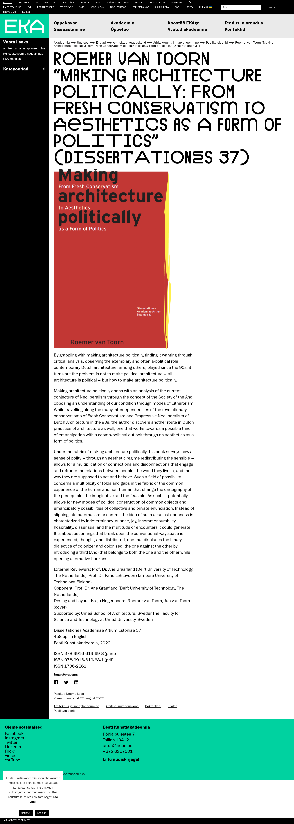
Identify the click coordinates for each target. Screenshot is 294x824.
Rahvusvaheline (12, 7)
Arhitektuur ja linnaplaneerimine (24, 48)
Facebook (14, 733)
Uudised (7, 2)
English (272, 7)
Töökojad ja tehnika (118, 2)
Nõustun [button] (25, 813)
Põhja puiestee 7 (119, 734)
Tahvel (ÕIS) (68, 2)
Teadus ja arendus (244, 22)
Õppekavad (66, 22)
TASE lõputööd (118, 7)
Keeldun (41, 813)
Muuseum (49, 2)
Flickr (10, 751)
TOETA (190, 7)
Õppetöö (120, 29)
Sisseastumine (69, 29)
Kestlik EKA (97, 7)
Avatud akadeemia (187, 29)
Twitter (11, 742)
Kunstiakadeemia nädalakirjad (23, 53)
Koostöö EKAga (184, 22)
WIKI (98, 2)
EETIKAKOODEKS (45, 7)
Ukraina (203, 7)
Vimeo (11, 755)
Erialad (172, 706)
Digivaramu (9, 12)
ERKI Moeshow (141, 7)
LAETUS (26, 12)
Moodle (85, 2)
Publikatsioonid (65, 711)
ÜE (190, 2)
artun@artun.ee (117, 745)
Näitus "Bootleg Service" (16, 820)
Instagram (14, 738)
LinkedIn (13, 747)
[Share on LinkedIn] (76, 682)
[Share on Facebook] (55, 682)
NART (81, 7)
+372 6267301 (118, 751)
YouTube (12, 760)
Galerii (139, 2)
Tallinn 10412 (116, 740)
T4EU (178, 7)
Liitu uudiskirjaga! (121, 759)
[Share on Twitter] (65, 682)
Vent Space (66, 7)
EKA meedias (12, 59)
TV (37, 2)
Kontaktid (235, 29)
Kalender (24, 2)
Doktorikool (153, 706)
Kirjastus (176, 2)
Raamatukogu (157, 2)
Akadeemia (123, 22)
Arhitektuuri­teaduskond (122, 706)
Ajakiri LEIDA (162, 7)
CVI (29, 7)
